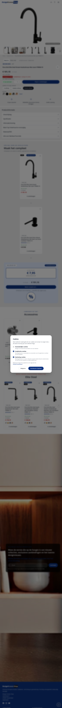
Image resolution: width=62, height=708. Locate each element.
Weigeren (23, 368)
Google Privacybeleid (17, 364)
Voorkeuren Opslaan (36, 368)
